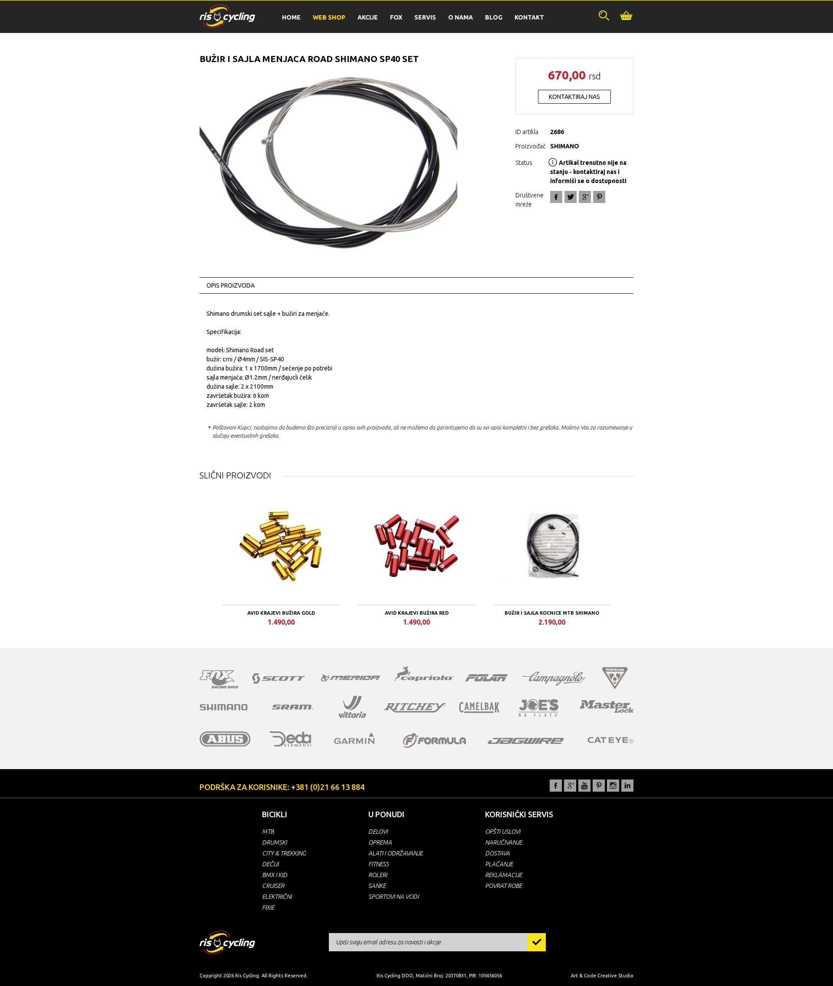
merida (350, 677)
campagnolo (554, 678)
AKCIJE (367, 17)
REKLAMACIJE (503, 874)
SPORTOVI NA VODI (393, 896)
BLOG (493, 17)
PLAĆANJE (499, 864)
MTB (268, 831)
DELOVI (377, 831)
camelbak (479, 707)
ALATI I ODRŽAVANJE (395, 853)
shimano (224, 707)
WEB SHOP (329, 17)
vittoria (352, 707)
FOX (396, 17)
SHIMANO (564, 146)
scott (278, 678)
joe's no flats (538, 707)
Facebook (556, 197)
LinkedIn (627, 786)
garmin (354, 738)
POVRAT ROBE (503, 885)
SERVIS (425, 17)
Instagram (613, 786)
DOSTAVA (497, 853)
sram (293, 707)
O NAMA (460, 17)
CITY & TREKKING (284, 853)
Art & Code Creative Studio (602, 975)
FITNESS (378, 864)
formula (434, 740)
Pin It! (599, 197)
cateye (610, 740)
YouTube (584, 786)
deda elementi (290, 739)
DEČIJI (270, 864)
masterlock (606, 706)
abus (225, 739)
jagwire (525, 740)
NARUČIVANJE (503, 842)
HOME (291, 17)
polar (486, 677)
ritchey (415, 708)
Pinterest (599, 786)
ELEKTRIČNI (277, 896)
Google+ (585, 197)
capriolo (424, 675)
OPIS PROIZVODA (231, 285)
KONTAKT (529, 17)
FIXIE (268, 907)
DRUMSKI (274, 842)
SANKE (377, 885)
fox (219, 679)
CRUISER (273, 885)
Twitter (570, 197)
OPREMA (380, 842)
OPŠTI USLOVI (502, 831)
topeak (615, 678)
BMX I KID (274, 874)
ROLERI (377, 874)
